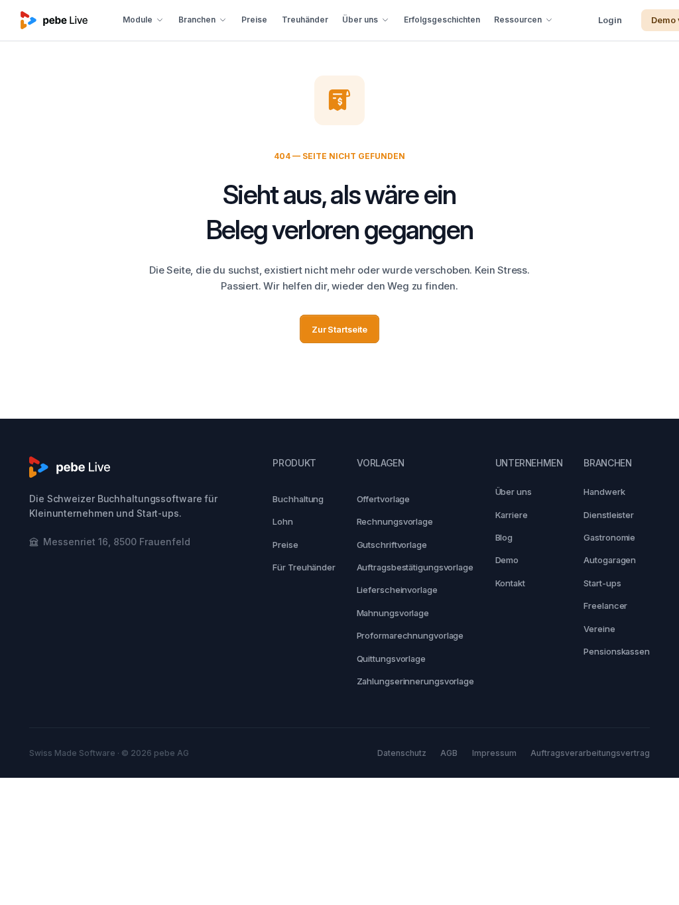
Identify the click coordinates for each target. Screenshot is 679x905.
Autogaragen (610, 560)
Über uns (513, 491)
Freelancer (605, 606)
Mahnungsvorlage (393, 613)
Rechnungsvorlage (395, 521)
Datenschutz (401, 753)
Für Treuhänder (304, 567)
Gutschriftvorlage (392, 544)
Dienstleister (609, 514)
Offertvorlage (383, 499)
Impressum (494, 753)
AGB (449, 753)
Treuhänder (305, 20)
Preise (254, 20)
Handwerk (604, 491)
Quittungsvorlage (391, 658)
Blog (504, 537)
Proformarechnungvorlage (410, 636)
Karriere (511, 514)
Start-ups (602, 583)
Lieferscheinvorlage (397, 590)
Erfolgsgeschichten (442, 20)
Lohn (283, 521)
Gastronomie (609, 537)
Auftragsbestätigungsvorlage (415, 567)
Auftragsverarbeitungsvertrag (590, 753)
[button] (144, 20)
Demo (507, 560)
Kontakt (510, 583)
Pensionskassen (617, 651)
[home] (54, 19)
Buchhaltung (298, 499)
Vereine (599, 628)
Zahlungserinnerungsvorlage (415, 681)
